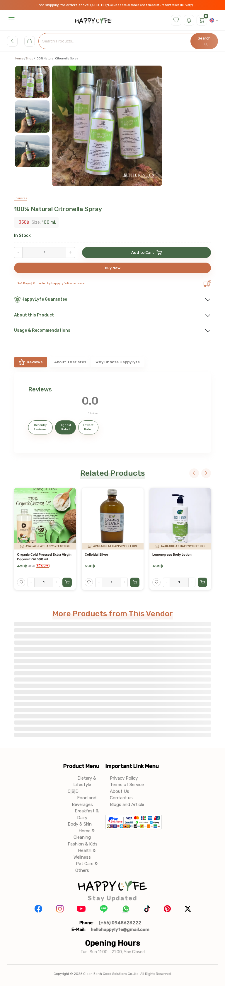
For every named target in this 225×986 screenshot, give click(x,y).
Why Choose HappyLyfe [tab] (118, 362)
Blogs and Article (127, 804)
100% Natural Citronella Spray (58, 209)
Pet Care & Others (86, 867)
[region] (35, 130)
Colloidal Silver (96, 554)
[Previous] (194, 473)
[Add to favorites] (21, 582)
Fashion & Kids (83, 844)
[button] (11, 20)
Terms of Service (127, 784)
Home (19, 58)
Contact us (121, 797)
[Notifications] (189, 20)
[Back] (12, 41)
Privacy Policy (124, 778)
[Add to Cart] (67, 582)
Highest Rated (65, 427)
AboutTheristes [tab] (70, 362)
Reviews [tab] (34, 362)
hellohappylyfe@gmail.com (120, 929)
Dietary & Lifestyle (84, 782)
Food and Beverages (84, 801)
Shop (29, 58)
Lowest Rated (88, 427)
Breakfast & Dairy (87, 814)
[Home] (29, 41)
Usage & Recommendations (42, 330)
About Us (119, 791)
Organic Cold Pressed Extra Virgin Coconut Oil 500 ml (44, 556)
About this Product (34, 315)
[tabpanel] (112, 412)
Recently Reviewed (40, 427)
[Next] (206, 473)
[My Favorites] (176, 20)
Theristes (20, 198)
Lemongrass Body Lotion (172, 554)
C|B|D (73, 791)
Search (204, 38)
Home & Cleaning (84, 834)
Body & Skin (80, 824)
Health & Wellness (85, 854)
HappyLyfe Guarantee (44, 299)
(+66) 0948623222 (120, 922)
